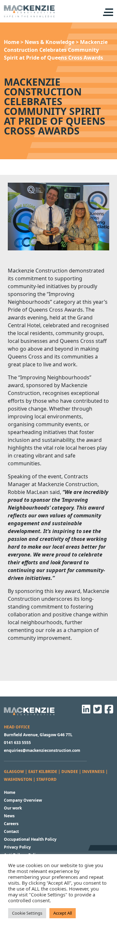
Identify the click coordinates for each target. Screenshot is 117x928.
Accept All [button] (62, 913)
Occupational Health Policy (30, 839)
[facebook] (108, 711)
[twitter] (96, 711)
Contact (11, 831)
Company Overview (23, 800)
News (9, 816)
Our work (13, 808)
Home (9, 792)
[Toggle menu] (107, 12)
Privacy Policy (17, 847)
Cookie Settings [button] (27, 913)
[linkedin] (85, 711)
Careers (11, 823)
